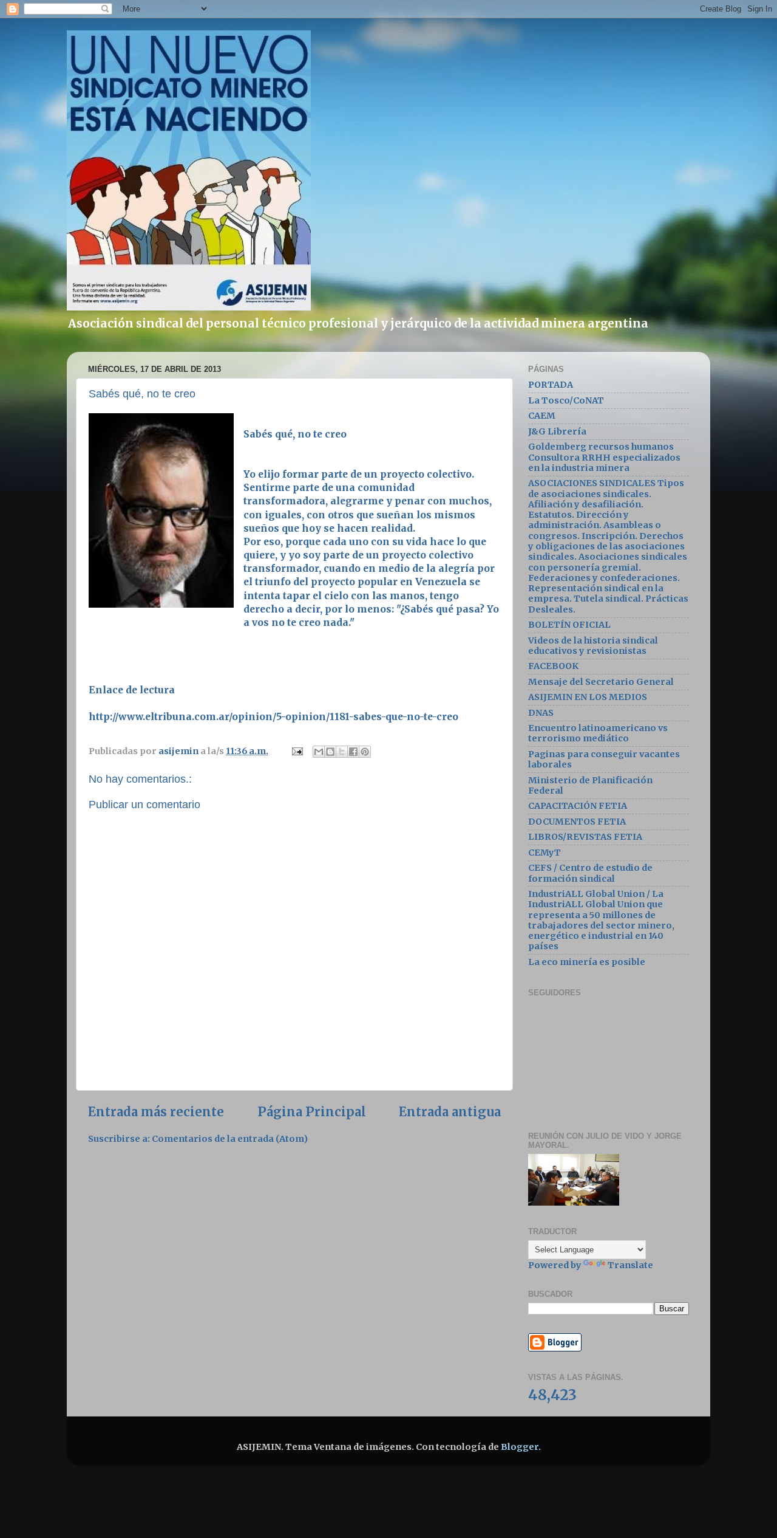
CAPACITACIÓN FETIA (577, 805)
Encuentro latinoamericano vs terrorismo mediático (598, 733)
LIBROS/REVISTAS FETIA (585, 836)
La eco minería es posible (586, 961)
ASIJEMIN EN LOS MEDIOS (587, 697)
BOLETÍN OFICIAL (569, 624)
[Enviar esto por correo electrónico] (319, 752)
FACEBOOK (553, 666)
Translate (630, 1265)
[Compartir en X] (342, 752)
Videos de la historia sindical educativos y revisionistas (593, 645)
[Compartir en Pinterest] (365, 752)
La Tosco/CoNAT (566, 400)
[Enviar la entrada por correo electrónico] (296, 751)
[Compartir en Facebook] (353, 752)
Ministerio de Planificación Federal (590, 785)
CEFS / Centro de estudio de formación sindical (590, 873)
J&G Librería (557, 431)
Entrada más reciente (156, 1112)
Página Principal (311, 1112)
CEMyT (544, 852)
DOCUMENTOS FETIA (577, 821)
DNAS (541, 712)
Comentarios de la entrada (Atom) (230, 1138)
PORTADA (550, 384)
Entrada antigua (450, 1112)
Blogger (519, 1446)
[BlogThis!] (330, 752)
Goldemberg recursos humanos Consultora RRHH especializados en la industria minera (604, 457)
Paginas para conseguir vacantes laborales (604, 759)
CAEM (541, 415)
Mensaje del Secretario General (601, 681)
